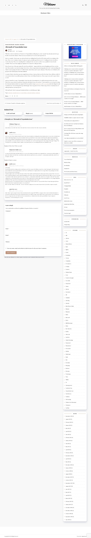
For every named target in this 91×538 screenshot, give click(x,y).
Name (7, 228)
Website (8, 241)
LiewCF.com (66, 198)
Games (67, 286)
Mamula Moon (38, 84)
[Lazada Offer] (75, 52)
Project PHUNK (49, 113)
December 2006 (69, 507)
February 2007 (69, 501)
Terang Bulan (46, 84)
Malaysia (17, 44)
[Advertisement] (45, 26)
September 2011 (69, 455)
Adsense (67, 238)
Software (67, 368)
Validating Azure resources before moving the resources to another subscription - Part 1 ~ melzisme (73, 80)
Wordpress (68, 405)
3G (66, 232)
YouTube (67, 408)
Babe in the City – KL (68, 179)
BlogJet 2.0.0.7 (29, 113)
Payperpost (68, 342)
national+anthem (31, 92)
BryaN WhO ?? (67, 182)
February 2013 (69, 452)
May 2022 (67, 428)
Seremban (68, 362)
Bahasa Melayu (69, 244)
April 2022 (68, 431)
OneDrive (68, 337)
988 (66, 235)
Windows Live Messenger (71, 402)
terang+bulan (23, 92)
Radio (67, 357)
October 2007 (68, 480)
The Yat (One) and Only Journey (70, 171)
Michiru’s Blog (67, 162)
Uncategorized (69, 385)
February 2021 (69, 437)
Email (7, 235)
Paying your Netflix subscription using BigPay (73, 114)
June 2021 (68, 434)
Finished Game (69, 272)
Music (67, 326)
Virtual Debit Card (69, 391)
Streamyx (68, 371)
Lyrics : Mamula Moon (76, 93)
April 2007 (68, 495)
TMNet (67, 379)
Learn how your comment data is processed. (33, 257)
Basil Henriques (67, 106)
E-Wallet (67, 266)
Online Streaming (69, 340)
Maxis (67, 314)
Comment (8, 211)
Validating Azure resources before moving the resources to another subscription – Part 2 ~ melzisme (73, 70)
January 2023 (68, 425)
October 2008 (68, 471)
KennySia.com (67, 192)
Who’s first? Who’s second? (15, 146)
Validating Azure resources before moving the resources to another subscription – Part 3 (74, 74)
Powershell (68, 348)
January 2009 (68, 468)
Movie (67, 320)
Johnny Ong (13, 124)
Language (68, 297)
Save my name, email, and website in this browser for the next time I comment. (27, 248)
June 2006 (68, 519)
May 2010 (68, 461)
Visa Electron (68, 393)
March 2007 (68, 498)
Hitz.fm (67, 289)
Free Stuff (68, 280)
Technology (68, 374)
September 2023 (69, 416)
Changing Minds (67, 185)
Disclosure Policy (45, 13)
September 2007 (69, 483)
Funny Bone (68, 283)
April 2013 (68, 449)
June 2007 (68, 489)
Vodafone (68, 396)
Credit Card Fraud (10, 113)
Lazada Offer (67, 221)
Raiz (66, 359)
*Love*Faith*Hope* (68, 159)
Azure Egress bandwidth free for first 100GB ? (74, 138)
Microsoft (68, 317)
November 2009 (69, 464)
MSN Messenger (69, 323)
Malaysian (22, 44)
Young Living (67, 224)
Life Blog (67, 300)
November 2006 (69, 510)
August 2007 (68, 486)
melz (10, 132)
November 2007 (69, 477)
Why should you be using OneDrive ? (71, 120)
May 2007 (68, 492)
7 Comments (20, 51)
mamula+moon (16, 92)
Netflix (67, 331)
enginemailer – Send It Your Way (71, 151)
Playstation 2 (68, 345)
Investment (68, 292)
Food (67, 275)
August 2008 (68, 474)
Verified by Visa (69, 388)
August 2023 (68, 419)
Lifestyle (67, 303)
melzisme (49, 4)
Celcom (67, 258)
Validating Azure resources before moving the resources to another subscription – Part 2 (74, 84)
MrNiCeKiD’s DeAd (68, 201)
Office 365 (68, 334)
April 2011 (68, 458)
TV (66, 382)
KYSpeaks (66, 195)
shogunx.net (66, 168)
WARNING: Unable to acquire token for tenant (73, 117)
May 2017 (67, 446)
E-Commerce (68, 263)
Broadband (68, 255)
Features (67, 269)
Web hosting (68, 399)
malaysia (10, 92)
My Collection (68, 328)
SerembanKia (67, 165)
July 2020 (67, 443)
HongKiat (66, 188)
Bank (67, 246)
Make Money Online (70, 306)
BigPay (67, 249)
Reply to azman (12, 160)
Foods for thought (9, 44)
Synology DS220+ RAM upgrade (75, 65)
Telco (67, 376)
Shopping (68, 365)
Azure (67, 241)
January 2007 (68, 504)
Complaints (68, 261)
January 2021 (68, 440)
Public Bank (68, 354)
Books (67, 252)
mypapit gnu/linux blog (69, 204)
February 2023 (69, 422)
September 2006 (69, 516)
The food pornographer (69, 210)
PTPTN (67, 351)
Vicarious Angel (67, 213)
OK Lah (65, 207)
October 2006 (68, 513)
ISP (66, 294)
